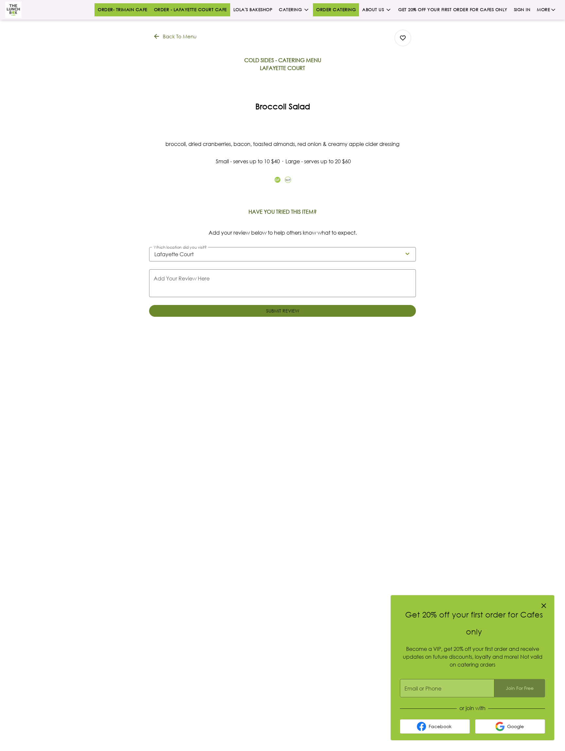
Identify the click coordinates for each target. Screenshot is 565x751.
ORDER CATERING (336, 9)
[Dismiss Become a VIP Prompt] (544, 606)
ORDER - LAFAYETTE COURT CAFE (190, 9)
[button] (294, 9)
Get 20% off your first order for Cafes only (452, 9)
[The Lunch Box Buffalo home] (34, 10)
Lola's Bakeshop (253, 9)
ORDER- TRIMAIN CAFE (122, 9)
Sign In (522, 9)
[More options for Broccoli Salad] (403, 38)
